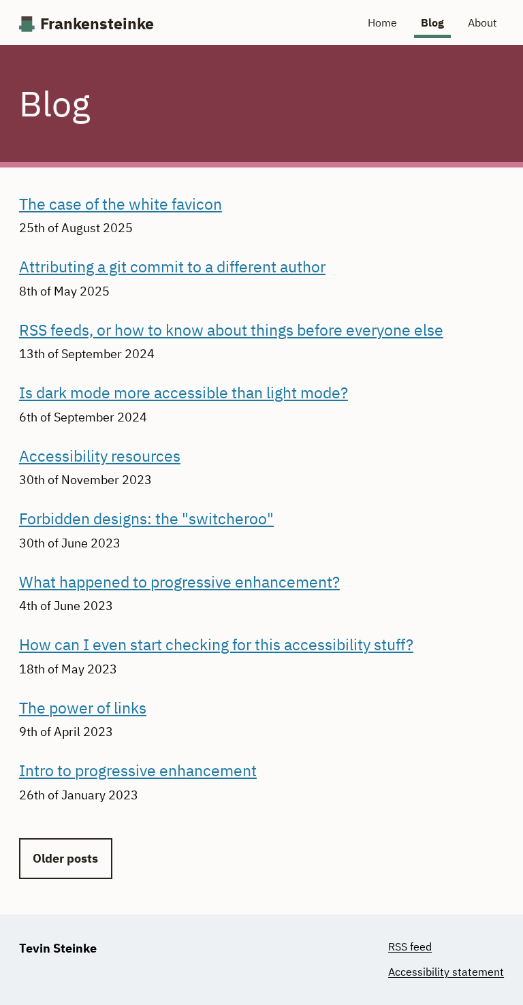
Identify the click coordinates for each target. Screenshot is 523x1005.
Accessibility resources (99, 456)
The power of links (82, 708)
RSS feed (410, 946)
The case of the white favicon (120, 204)
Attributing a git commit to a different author (172, 266)
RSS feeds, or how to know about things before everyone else (231, 330)
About (482, 22)
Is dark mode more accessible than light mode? (183, 392)
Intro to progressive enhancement (138, 770)
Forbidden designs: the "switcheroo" (146, 518)
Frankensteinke (97, 24)
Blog (432, 22)
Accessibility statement (446, 971)
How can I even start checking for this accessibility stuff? (216, 644)
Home (382, 22)
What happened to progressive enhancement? (179, 582)
